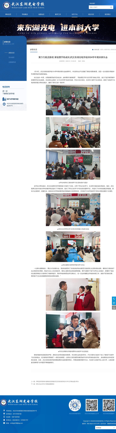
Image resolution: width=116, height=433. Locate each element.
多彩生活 (74, 19)
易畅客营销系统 (111, 423)
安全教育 (74, 23)
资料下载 (58, 28)
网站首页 (8, 14)
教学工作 (58, 14)
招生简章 (91, 19)
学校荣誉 (25, 23)
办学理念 (25, 28)
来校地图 (92, 3)
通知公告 (41, 28)
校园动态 (41, 14)
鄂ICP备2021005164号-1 (93, 423)
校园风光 (25, 32)
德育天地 (74, 14)
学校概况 (25, 14)
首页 (101, 49)
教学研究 (58, 23)
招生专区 (91, 14)
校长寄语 (25, 19)
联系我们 (108, 14)
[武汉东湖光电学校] (19, 402)
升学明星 (91, 23)
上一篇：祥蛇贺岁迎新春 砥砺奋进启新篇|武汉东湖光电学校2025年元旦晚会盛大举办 (55, 381)
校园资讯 (41, 19)
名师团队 (58, 19)
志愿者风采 (74, 28)
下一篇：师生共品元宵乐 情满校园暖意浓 (42, 384)
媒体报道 (41, 23)
